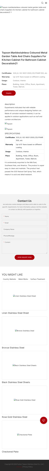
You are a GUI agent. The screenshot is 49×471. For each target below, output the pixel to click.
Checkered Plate (10, 451)
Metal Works (23, 279)
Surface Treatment (37, 279)
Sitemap (19, 467)
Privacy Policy (28, 467)
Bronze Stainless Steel (13, 347)
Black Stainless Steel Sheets (16, 382)
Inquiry (8, 93)
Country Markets (9, 279)
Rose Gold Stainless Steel (14, 417)
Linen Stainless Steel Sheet (15, 313)
